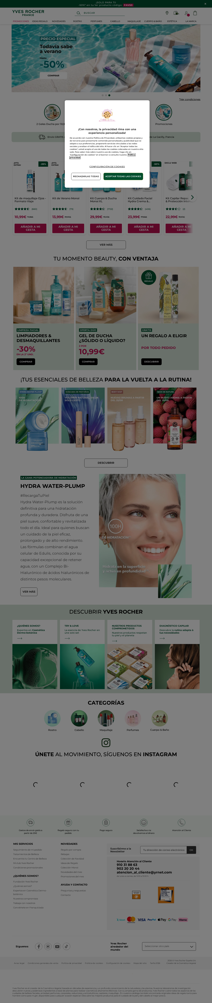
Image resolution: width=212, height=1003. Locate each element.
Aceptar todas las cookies (123, 176)
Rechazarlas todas (86, 176)
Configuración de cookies (107, 166)
